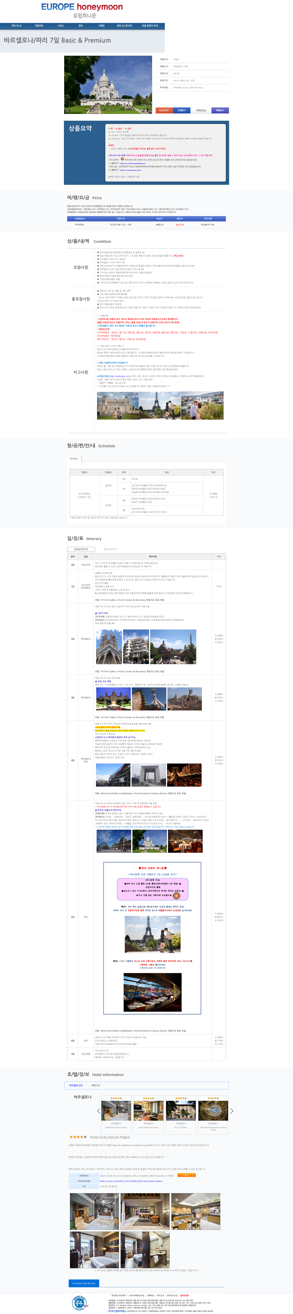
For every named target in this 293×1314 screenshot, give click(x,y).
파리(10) (95, 1085)
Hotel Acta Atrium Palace (116, 1127)
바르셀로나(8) (76, 1085)
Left (98, 1111)
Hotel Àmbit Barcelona (148, 1127)
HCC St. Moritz (181, 1127)
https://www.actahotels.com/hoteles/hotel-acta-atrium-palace (131, 1181)
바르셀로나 (116, 1124)
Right (231, 1111)
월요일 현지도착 (110, 549)
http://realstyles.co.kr (120, 376)
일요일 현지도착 (81, 549)
